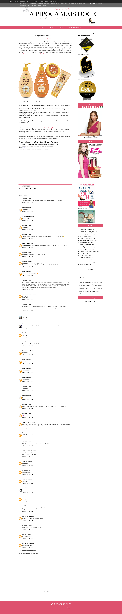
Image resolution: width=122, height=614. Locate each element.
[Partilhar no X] (26, 186)
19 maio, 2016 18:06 (27, 538)
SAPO (4, 1)
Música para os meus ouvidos (87, 246)
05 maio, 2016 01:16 (27, 428)
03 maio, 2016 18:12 (27, 202)
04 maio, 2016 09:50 (27, 299)
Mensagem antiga (66, 591)
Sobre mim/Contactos (75, 28)
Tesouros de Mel (39, 54)
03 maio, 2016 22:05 (27, 229)
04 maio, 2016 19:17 (27, 390)
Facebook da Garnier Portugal (44, 128)
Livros (51, 28)
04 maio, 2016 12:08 (27, 337)
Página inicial (47, 591)
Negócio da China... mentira (86, 248)
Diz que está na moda (85, 236)
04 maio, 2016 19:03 (27, 372)
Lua (23, 324)
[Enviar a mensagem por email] (23, 186)
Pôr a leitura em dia (84, 259)
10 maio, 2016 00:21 (27, 520)
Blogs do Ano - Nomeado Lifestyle (86, 33)
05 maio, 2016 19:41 (27, 474)
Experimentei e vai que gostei (87, 240)
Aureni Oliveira (26, 216)
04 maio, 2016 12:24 (27, 346)
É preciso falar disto (85, 264)
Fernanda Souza (26, 294)
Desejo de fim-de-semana (86, 235)
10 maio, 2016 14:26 (27, 529)
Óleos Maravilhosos (27, 54)
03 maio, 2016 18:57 (27, 211)
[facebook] (80, 107)
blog (42, 28)
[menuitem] (11, 1)
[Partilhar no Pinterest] (29, 186)
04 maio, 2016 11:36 (27, 319)
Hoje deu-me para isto (85, 244)
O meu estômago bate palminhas (88, 251)
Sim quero (82, 261)
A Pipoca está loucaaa (30, 188)
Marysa (24, 534)
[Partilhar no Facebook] (28, 186)
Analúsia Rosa (26, 488)
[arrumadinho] (102, 107)
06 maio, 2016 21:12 (27, 492)
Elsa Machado (26, 333)
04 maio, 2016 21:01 (27, 399)
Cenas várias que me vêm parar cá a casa (90, 233)
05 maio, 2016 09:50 (27, 446)
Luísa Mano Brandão (28, 315)
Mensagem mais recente (25, 591)
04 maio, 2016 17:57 (27, 355)
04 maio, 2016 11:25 (27, 310)
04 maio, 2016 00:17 (27, 256)
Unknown (25, 207)
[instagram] (85, 107)
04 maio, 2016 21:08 (27, 408)
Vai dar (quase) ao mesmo (86, 262)
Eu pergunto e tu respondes (87, 238)
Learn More (93, 3)
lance (55, 608)
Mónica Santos (26, 516)
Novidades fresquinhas (86, 249)
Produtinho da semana (85, 257)
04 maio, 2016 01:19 (27, 267)
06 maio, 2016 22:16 (27, 501)
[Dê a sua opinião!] (25, 186)
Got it (100, 3)
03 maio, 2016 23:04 (27, 247)
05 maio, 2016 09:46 (27, 437)
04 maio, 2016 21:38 (27, 417)
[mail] (89, 107)
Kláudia (24, 470)
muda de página (67, 608)
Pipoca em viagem (84, 255)
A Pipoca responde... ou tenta (87, 231)
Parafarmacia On (27, 351)
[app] (93, 107)
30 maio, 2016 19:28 (27, 547)
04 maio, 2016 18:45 (27, 364)
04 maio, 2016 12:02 (27, 328)
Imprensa (61, 28)
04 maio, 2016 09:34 (27, 289)
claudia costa (26, 243)
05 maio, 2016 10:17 (27, 456)
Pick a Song (82, 253)
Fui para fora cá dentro (85, 242)
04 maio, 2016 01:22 (27, 276)
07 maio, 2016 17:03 (27, 511)
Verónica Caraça (26, 422)
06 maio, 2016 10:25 (27, 483)
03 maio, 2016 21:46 (27, 220)
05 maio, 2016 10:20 (27, 465)
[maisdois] (98, 107)
